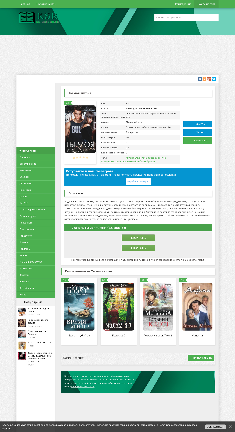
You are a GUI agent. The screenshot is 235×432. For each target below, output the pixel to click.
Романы (24, 242)
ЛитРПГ (24, 203)
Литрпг (31, 345)
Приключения (27, 229)
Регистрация (183, 4)
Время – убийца (79, 335)
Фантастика (26, 268)
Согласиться (215, 426)
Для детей (25, 189)
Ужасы (23, 255)
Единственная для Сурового (37, 332)
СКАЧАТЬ (138, 238)
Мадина (197, 335)
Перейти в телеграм (138, 181)
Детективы (25, 183)
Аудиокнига (200, 140)
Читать (200, 132)
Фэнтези (24, 274)
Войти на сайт (206, 4)
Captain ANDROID (38, 18)
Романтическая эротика (153, 157)
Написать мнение (202, 358)
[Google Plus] (209, 79)
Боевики (24, 176)
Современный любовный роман (138, 161)
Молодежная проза (111, 161)
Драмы (23, 196)
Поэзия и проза (28, 216)
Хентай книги (27, 288)
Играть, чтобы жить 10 (39, 342)
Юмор (23, 294)
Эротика (24, 281)
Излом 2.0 (118, 335)
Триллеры (25, 248)
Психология (26, 235)
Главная (25, 4)
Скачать (200, 123)
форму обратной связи (82, 386)
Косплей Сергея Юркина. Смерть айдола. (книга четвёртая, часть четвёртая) (40, 357)
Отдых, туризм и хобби (32, 209)
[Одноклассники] (204, 79)
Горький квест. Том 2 (158, 335)
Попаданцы (26, 222)
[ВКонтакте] (200, 79)
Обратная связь (46, 4)
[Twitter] (214, 79)
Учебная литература (31, 261)
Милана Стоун (133, 157)
